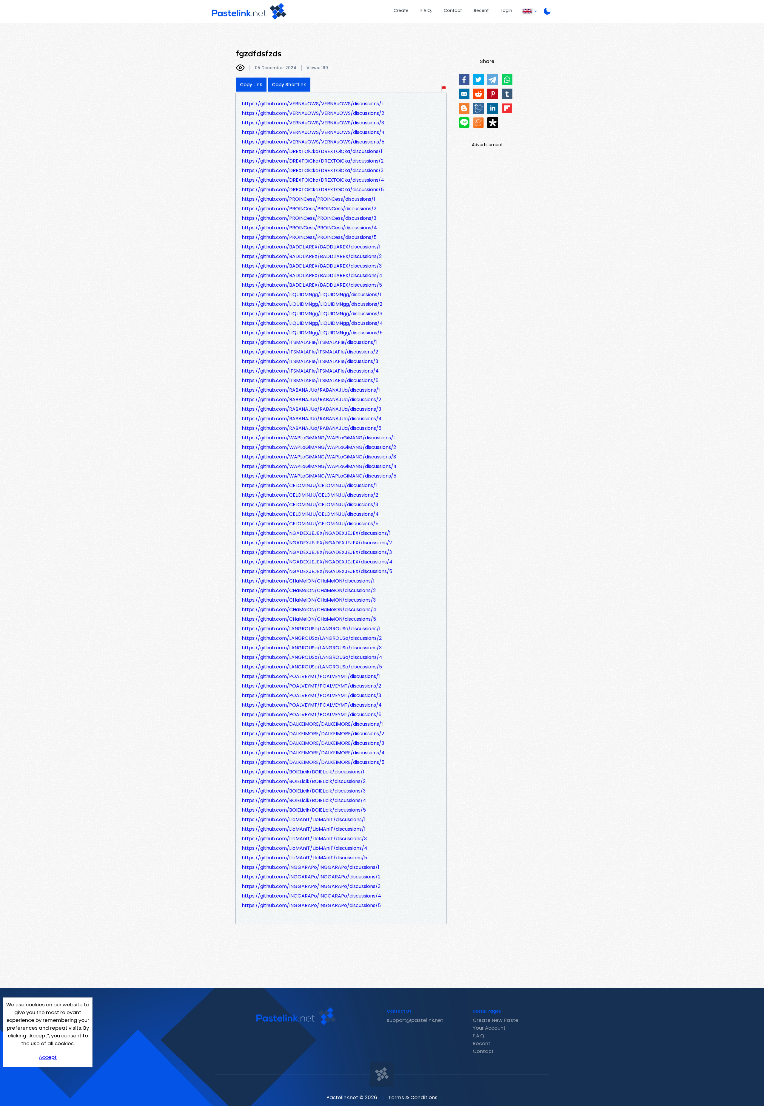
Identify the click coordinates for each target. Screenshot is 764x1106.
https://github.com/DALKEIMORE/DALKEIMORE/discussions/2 (313, 733)
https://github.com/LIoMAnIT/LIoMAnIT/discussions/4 (304, 848)
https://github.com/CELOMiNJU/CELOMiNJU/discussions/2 (310, 495)
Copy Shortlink (289, 84)
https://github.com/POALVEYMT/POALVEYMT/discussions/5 (311, 714)
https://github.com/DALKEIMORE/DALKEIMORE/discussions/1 (312, 724)
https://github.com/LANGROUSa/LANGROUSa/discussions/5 (312, 666)
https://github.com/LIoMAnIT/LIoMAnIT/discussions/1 (304, 819)
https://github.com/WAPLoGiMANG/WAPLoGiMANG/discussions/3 (319, 456)
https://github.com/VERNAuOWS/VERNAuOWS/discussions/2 (313, 113)
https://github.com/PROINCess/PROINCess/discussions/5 (309, 237)
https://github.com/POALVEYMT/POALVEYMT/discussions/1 (311, 676)
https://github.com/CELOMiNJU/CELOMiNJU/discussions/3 (310, 504)
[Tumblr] (507, 94)
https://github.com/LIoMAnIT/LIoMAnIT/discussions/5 (304, 857)
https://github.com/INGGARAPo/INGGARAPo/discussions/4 (311, 895)
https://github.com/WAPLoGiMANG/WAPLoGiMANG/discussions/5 (319, 475)
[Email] (464, 94)
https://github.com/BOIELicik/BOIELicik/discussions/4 (304, 800)
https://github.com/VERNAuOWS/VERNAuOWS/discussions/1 (312, 103)
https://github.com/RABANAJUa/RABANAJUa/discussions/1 (311, 390)
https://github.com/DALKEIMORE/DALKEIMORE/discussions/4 (313, 752)
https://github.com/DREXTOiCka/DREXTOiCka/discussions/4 (313, 180)
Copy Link (251, 84)
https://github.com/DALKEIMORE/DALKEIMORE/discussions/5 (313, 762)
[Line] (464, 122)
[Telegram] (492, 79)
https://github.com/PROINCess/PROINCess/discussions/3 (309, 218)
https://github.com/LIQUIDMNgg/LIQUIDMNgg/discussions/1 (311, 294)
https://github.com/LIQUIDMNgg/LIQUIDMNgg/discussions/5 (312, 332)
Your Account (489, 1027)
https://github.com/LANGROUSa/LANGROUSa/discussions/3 (312, 647)
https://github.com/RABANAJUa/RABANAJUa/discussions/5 (311, 428)
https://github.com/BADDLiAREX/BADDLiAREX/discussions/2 (312, 256)
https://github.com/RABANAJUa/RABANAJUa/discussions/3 (311, 409)
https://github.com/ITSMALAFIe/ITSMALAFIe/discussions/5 (310, 380)
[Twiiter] (478, 79)
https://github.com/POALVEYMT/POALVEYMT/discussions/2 (311, 685)
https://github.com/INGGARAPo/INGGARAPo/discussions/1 (310, 867)
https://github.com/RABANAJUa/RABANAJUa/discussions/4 (312, 418)
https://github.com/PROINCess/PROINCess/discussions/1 (308, 199)
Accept (48, 1057)
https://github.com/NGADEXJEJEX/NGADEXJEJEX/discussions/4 (317, 561)
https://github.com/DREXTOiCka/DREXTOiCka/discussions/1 (312, 151)
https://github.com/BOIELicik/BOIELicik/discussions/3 (304, 790)
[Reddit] (478, 94)
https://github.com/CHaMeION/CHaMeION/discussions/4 (309, 609)
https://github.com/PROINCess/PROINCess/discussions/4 (309, 227)
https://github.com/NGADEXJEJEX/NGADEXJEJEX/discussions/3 (317, 552)
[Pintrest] (492, 94)
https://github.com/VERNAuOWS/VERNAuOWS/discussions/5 (313, 141)
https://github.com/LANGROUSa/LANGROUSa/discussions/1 (311, 628)
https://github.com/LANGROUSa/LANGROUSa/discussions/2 (312, 638)
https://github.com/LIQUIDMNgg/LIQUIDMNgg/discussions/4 (312, 323)
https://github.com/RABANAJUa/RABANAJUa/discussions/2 (311, 399)
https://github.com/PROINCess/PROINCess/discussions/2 (309, 208)
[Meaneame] (478, 122)
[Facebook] (464, 79)
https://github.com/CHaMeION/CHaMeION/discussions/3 (309, 600)
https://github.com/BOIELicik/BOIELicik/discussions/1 (303, 771)
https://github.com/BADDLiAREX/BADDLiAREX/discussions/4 (312, 275)
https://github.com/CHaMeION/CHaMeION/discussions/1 (308, 580)
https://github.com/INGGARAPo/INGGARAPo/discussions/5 (311, 905)
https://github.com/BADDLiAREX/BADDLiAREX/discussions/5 (312, 285)
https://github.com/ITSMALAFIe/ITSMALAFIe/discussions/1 (309, 342)
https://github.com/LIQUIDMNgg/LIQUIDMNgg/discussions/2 (312, 304)
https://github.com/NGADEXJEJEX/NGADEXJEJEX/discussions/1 (316, 533)
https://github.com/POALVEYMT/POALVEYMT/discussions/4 (312, 705)
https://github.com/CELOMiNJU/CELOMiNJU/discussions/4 (310, 514)
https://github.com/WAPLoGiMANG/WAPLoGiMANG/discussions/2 (319, 447)
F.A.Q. (426, 10)
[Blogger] (464, 108)
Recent (481, 10)
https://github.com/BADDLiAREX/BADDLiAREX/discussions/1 (311, 246)
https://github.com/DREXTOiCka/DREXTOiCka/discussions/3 (312, 170)
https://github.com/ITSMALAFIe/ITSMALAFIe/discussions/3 (310, 361)
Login (506, 10)
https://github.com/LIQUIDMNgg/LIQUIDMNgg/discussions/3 (312, 313)
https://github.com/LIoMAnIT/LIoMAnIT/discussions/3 (304, 838)
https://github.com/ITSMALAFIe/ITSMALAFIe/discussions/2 (310, 351)
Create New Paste (495, 1020)
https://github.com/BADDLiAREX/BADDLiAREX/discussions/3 (312, 265)
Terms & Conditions (413, 1097)
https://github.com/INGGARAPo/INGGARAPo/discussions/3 (311, 886)
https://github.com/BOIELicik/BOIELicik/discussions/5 (304, 810)
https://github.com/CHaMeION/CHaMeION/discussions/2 (309, 590)
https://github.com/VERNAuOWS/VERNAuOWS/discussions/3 (313, 122)
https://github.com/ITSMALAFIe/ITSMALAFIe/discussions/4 (310, 370)
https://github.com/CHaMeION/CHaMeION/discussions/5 (309, 619)
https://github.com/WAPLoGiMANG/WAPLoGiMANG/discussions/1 (318, 437)
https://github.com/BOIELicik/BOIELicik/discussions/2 (304, 781)
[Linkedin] (492, 108)
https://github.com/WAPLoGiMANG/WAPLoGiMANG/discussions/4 (319, 466)
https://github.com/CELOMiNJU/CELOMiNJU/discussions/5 (310, 523)
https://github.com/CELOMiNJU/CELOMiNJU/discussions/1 (309, 485)
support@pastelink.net (415, 1020)
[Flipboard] (507, 108)
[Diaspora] (492, 122)
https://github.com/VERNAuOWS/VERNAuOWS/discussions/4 (313, 132)
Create (401, 10)
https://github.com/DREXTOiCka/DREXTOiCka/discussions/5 (313, 189)
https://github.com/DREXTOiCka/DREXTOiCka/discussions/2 (312, 160)
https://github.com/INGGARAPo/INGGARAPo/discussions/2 (311, 876)
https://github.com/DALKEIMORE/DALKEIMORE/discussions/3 (313, 743)
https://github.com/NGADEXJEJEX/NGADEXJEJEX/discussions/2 (317, 542)
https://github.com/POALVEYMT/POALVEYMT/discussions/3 (311, 695)
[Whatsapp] (507, 79)
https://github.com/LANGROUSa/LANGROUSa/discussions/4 (312, 657)
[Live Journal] (478, 108)
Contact (453, 10)
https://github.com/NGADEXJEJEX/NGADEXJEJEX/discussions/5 (317, 571)
